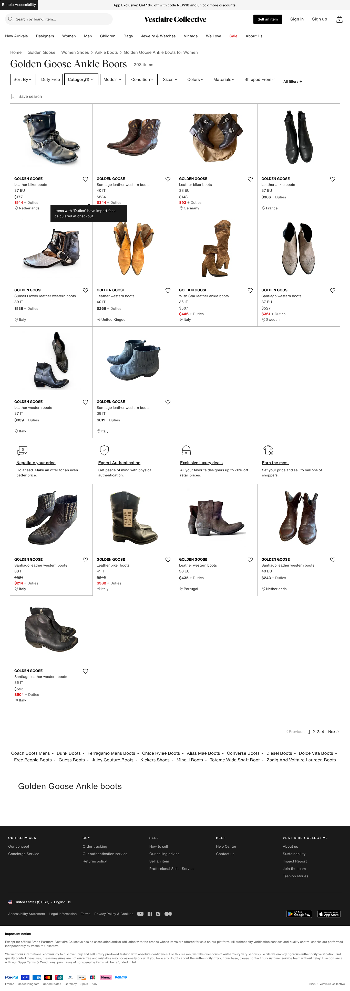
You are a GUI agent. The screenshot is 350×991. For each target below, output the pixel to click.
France (9, 984)
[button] (339, 19)
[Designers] (58, 36)
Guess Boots (72, 760)
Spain (84, 984)
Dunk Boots (68, 753)
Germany (71, 984)
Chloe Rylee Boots (161, 753)
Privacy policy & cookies (113, 913)
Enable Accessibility (19, 4)
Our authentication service (105, 854)
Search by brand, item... (36, 19)
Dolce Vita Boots (316, 753)
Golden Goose (41, 52)
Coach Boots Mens (30, 753)
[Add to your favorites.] (86, 179)
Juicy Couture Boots (112, 760)
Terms (85, 913)
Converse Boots (243, 753)
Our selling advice (164, 854)
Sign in (297, 19)
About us (290, 846)
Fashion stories (295, 876)
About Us (254, 36)
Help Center (226, 846)
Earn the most (275, 463)
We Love (213, 36)
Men (88, 36)
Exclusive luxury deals (201, 463)
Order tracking (95, 846)
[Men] (96, 36)
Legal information (63, 913)
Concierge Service (23, 854)
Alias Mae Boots (203, 753)
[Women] (80, 36)
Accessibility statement (26, 913)
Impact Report (295, 861)
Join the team (294, 868)
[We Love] (225, 36)
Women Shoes (75, 52)
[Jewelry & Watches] (180, 36)
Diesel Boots (279, 753)
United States (52, 984)
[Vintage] (202, 36)
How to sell (158, 846)
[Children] (119, 36)
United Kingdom (28, 984)
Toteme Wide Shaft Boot (235, 760)
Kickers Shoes (155, 760)
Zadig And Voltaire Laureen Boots (301, 760)
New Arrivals (16, 36)
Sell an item (268, 19)
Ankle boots (106, 52)
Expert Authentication (119, 463)
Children (108, 36)
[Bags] (137, 36)
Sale (234, 36)
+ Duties (31, 202)
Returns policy (95, 861)
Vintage (191, 36)
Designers (45, 36)
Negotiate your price (36, 463)
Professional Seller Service (171, 868)
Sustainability (294, 854)
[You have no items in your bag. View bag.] (339, 19)
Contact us (225, 854)
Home (16, 52)
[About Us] (266, 36)
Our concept (18, 846)
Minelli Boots (190, 760)
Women (69, 36)
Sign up (319, 19)
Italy (94, 984)
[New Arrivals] (32, 36)
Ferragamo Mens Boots (111, 753)
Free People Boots (33, 760)
